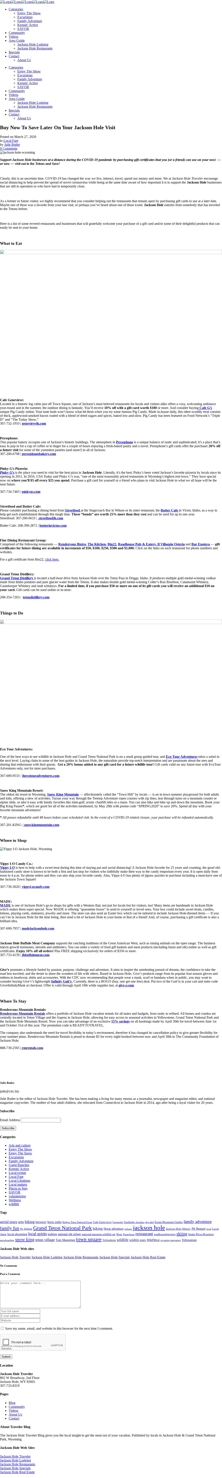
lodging (52, 1234)
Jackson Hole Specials (114, 1257)
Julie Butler (12, 144)
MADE (5, 905)
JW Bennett (198, 1228)
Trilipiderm (109, 1240)
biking (30, 1222)
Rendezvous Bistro (72, 544)
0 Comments (8, 148)
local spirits (37, 1233)
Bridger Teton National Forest (77, 1222)
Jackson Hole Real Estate (148, 1257)
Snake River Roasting (201, 1234)
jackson (128, 1229)
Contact (14, 1418)
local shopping (17, 1234)
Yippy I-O (7, 867)
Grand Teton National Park (62, 1228)
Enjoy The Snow (20, 1153)
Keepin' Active (19, 1169)
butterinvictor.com (53, 525)
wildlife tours (137, 1240)
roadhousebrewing (165, 1234)
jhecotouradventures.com (40, 776)
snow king (24, 1239)
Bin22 (112, 544)
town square (88, 1239)
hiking (98, 1228)
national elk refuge (69, 1234)
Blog (12, 1403)
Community (17, 1406)
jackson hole (149, 1227)
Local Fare (10, 140)
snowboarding (7, 1240)
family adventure (198, 1221)
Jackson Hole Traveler (15, 1257)
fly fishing (26, 1228)
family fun (9, 1228)
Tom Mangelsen (65, 1240)
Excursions (16, 1157)
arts (21, 1222)
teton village (45, 1240)
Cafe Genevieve (102, 1222)
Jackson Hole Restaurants (80, 1257)
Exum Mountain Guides (169, 1222)
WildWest (153, 1240)
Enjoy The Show (20, 1149)
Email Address (10, 1120)
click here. (52, 559)
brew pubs (54, 1222)
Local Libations (19, 1180)
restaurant (144, 1233)
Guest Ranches (19, 1165)
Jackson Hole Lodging (46, 1257)
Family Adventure (21, 1161)
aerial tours (8, 1222)
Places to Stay (18, 1188)
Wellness (15, 1200)
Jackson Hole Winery (178, 1228)
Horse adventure (114, 1228)
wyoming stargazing (170, 1240)
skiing (181, 1233)
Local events (17, 1173)
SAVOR (14, 1192)
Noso (119, 1234)
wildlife (14, 1204)
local (208, 1229)
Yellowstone (189, 1240)
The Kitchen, (97, 544)
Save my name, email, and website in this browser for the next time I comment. (59, 1328)
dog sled (149, 1222)
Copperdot (118, 1222)
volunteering (17, 1196)
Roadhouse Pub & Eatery (137, 544)
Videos (13, 1410)
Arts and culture (20, 1145)
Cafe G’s (205, 408)
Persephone (129, 1234)
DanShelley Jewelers (134, 1222)
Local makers (18, 1184)
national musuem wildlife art (98, 1234)
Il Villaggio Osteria (171, 544)
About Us (15, 1414)
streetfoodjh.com (50, 518)
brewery (41, 1222)
